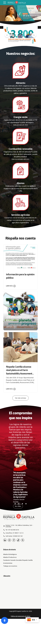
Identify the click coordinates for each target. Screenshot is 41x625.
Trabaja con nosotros (10, 566)
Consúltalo (7, 22)
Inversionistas (7, 563)
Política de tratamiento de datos (20, 616)
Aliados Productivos (10, 557)
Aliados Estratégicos (10, 554)
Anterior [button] (4, 13)
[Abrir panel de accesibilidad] (4, 620)
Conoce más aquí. (9, 12)
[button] (7, 35)
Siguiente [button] (36, 13)
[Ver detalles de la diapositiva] (20, 12)
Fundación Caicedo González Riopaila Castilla (18, 560)
